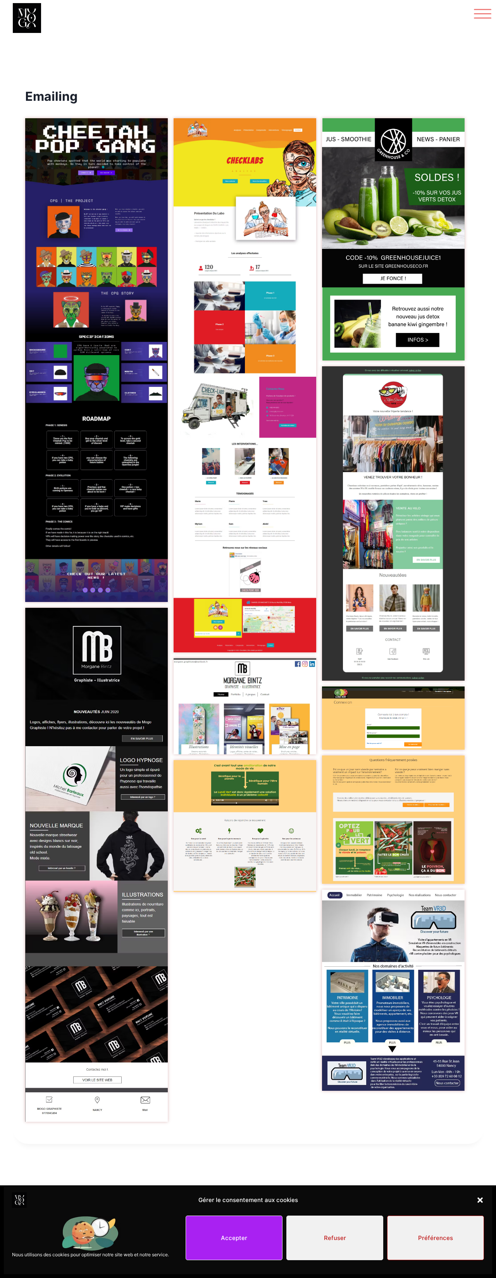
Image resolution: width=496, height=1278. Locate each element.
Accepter (234, 1238)
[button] (480, 1200)
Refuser (335, 1238)
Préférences (435, 1238)
